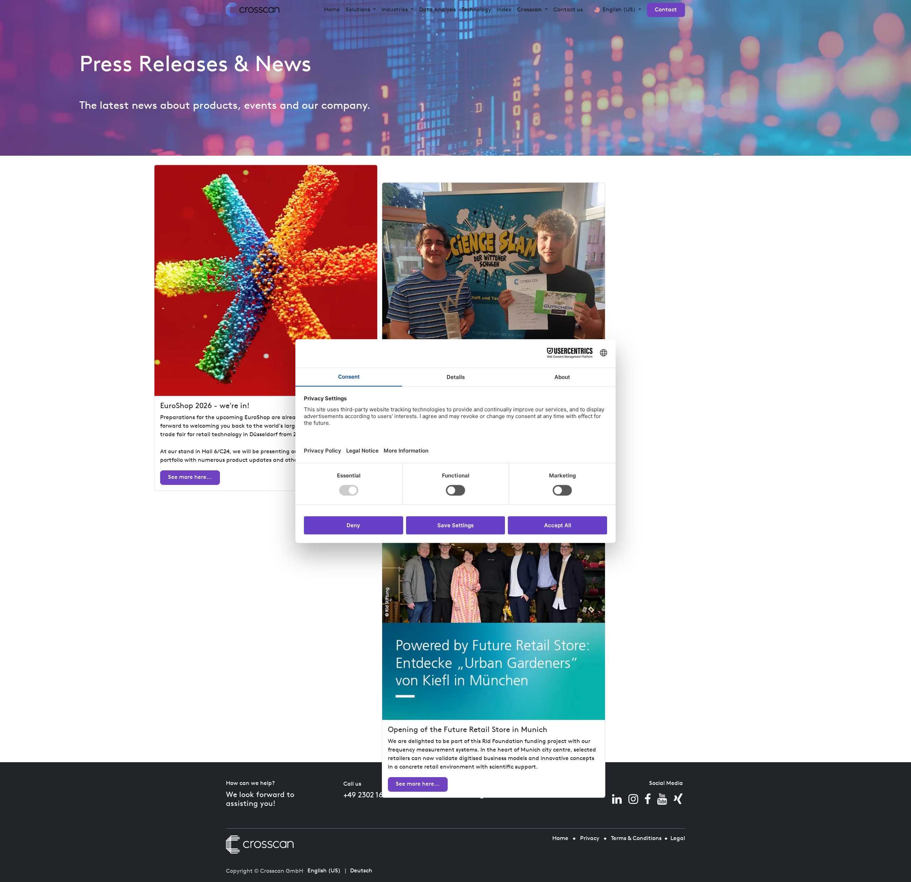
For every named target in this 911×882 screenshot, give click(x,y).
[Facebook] (647, 799)
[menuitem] (332, 10)
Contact (666, 10)
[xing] (678, 799)
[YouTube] (662, 799)
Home (560, 838)
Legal (677, 838)
